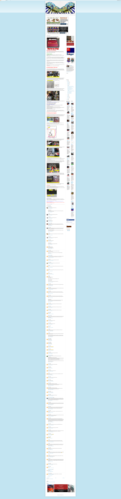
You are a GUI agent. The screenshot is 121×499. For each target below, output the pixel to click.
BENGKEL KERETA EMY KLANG (72, 182)
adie (48, 451)
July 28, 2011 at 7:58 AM (50, 248)
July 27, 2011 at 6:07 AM (50, 208)
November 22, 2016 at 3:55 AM (50, 350)
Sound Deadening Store (50, 469)
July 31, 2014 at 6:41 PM (50, 304)
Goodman (49, 466)
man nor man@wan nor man (50, 397)
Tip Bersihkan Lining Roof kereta (70, 88)
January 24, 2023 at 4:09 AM (50, 471)
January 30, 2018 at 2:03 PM (50, 371)
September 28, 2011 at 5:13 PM (50, 257)
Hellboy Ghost (49, 315)
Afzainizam (71, 65)
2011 (67, 81)
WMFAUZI (49, 312)
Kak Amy (49, 227)
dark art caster (72, 152)
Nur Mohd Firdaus (49, 255)
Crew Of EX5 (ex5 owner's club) (72, 201)
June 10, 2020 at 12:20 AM (50, 461)
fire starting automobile (70, 222)
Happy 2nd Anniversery (69, 93)
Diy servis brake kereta (69, 92)
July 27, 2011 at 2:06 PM (50, 218)
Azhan (48, 458)
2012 (67, 80)
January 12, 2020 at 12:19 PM (50, 453)
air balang (72, 172)
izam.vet (72, 140)
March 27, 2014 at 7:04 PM (50, 293)
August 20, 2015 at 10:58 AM (50, 327)
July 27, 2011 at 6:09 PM (50, 225)
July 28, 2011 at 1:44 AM (50, 241)
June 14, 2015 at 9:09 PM (50, 324)
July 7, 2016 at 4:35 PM (50, 340)
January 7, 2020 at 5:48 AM (50, 449)
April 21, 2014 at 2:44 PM (50, 301)
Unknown (49, 250)
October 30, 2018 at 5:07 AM (50, 412)
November (68, 82)
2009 (67, 99)
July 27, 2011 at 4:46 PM (50, 221)
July (67, 85)
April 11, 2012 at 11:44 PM (50, 267)
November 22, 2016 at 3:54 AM (50, 347)
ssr (48, 443)
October (68, 83)
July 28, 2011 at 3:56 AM (50, 244)
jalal (48, 265)
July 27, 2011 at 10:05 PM (50, 231)
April (67, 95)
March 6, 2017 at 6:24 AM (50, 353)
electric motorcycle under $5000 (51, 474)
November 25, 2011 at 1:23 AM (50, 260)
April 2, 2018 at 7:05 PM (50, 400)
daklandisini (49, 338)
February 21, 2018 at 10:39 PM (50, 385)
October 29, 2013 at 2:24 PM (50, 289)
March (68, 96)
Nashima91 (49, 262)
